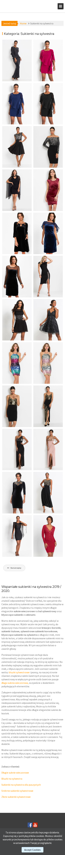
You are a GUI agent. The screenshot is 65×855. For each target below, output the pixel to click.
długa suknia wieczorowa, (15, 682)
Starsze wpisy (15, 568)
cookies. (40, 835)
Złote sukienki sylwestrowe (16, 796)
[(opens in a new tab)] (17, 60)
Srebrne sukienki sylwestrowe (17, 790)
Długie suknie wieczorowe (15, 772)
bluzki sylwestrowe (19, 672)
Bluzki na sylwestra (11, 778)
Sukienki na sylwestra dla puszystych (21, 784)
